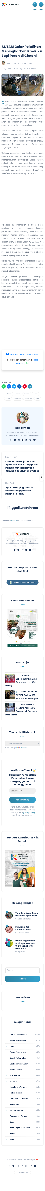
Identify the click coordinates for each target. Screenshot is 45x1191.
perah (8, 399)
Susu (12, 1122)
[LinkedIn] (19, 386)
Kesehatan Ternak (18, 1087)
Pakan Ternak (16, 1093)
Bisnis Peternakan (18, 1040)
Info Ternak (15, 1075)
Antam (9, 394)
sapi (37, 399)
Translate (24, 747)
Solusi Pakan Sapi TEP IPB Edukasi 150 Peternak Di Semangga (27, 695)
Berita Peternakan (25, 64)
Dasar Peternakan (18, 1052)
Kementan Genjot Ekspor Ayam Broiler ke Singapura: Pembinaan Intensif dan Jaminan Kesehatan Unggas (22, 466)
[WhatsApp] (4, 386)
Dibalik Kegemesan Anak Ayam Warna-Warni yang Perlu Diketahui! (25, 944)
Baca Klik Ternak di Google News (24, 354)
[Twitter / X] (14, 386)
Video (12, 1139)
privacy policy (29, 812)
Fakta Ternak (16, 1069)
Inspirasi (14, 1081)
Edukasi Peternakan (19, 1064)
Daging (13, 1046)
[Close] (40, 1186)
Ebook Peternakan (18, 1058)
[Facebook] (9, 386)
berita (18, 394)
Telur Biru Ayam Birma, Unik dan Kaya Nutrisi (26, 914)
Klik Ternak (11, 64)
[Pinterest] (24, 386)
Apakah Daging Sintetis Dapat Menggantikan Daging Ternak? (19, 490)
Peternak (17, 399)
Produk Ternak (16, 1110)
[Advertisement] (22, 30)
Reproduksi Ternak (18, 1116)
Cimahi (26, 394)
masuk (14, 521)
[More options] (30, 386)
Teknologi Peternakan (20, 1128)
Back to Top (23, 1172)
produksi (28, 399)
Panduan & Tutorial (19, 1099)
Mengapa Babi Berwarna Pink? (23, 928)
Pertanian (14, 1104)
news (36, 394)
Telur (12, 1133)
